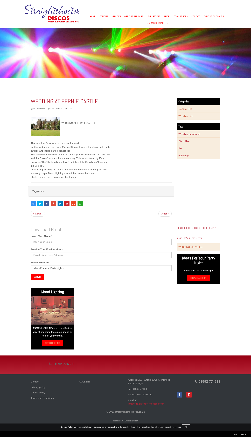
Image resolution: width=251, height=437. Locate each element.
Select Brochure (40, 262)
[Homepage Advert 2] (52, 310)
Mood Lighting (52, 343)
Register (243, 434)
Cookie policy (38, 392)
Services (116, 16)
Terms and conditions (42, 398)
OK (186, 427)
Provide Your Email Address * (47, 249)
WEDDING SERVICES (133, 16)
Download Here (198, 278)
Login (236, 434)
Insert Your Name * (41, 236)
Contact (35, 381)
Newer (38, 213)
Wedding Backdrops (189, 134)
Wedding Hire (185, 116)
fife (180, 148)
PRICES (167, 16)
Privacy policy (38, 387)
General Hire (185, 108)
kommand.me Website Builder (125, 421)
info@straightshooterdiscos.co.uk (146, 403)
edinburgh (183, 155)
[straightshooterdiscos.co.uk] (52, 13)
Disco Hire (184, 141)
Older (164, 213)
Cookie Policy (67, 427)
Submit (37, 276)
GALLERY (84, 381)
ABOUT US (103, 16)
